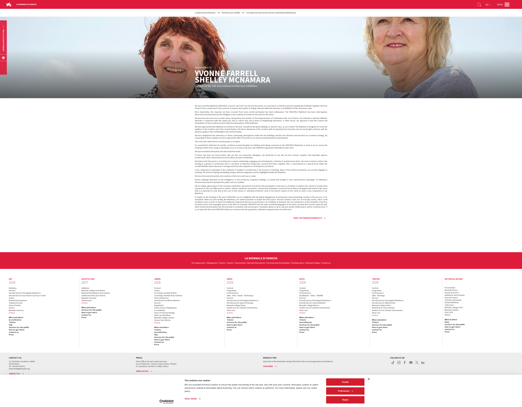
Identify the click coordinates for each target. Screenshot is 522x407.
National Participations (18, 300)
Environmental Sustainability (278, 263)
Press (11, 334)
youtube (411, 364)
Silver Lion (231, 310)
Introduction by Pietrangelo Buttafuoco (25, 293)
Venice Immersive (161, 298)
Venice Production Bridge (164, 313)
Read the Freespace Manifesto (308, 218)
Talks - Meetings (378, 295)
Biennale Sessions (16, 310)
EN (487, 4)
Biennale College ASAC (454, 307)
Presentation (450, 287)
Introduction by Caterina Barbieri (312, 303)
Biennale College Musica (309, 305)
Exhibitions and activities (455, 295)
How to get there (16, 330)
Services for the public (19, 327)
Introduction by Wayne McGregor (240, 303)
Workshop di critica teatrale (383, 308)
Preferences (343, 391)
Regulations (159, 305)
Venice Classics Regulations (165, 308)
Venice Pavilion (15, 305)
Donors (12, 308)
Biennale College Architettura (93, 290)
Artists (11, 298)
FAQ (10, 325)
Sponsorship (240, 263)
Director (12, 290)
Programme (231, 290)
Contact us (326, 263)
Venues (230, 263)
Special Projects (451, 297)
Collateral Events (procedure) (93, 295)
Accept (345, 382)
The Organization (198, 263)
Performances (232, 293)
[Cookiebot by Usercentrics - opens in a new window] (166, 402)
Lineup (156, 290)
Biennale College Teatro (381, 305)
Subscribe (268, 366)
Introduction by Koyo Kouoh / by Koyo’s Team (27, 295)
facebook (405, 364)
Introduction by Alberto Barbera (167, 300)
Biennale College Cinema (164, 317)
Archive (12, 313)
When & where (451, 319)
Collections (449, 305)
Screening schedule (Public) (165, 293)
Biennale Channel (451, 310)
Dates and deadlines (162, 315)
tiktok (393, 364)
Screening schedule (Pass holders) (168, 295)
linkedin (423, 364)
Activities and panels (453, 300)
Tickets (12, 322)
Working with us (298, 263)
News (447, 322)
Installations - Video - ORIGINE (311, 295)
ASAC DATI (449, 312)
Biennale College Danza (236, 305)
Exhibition (13, 288)
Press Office (142, 371)
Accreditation (15, 320)
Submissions (86, 300)
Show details (191, 398)
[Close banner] (369, 379)
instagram (399, 364)
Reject (345, 400)
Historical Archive (452, 292)
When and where (16, 317)
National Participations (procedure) (95, 293)
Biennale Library (451, 290)
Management (212, 263)
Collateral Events (16, 303)
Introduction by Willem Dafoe (383, 303)
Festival (157, 288)
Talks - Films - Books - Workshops (240, 295)
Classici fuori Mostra (162, 320)
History (223, 263)
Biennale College (313, 263)
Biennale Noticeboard (256, 263)
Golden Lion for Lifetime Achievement (242, 308)
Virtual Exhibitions (452, 302)
